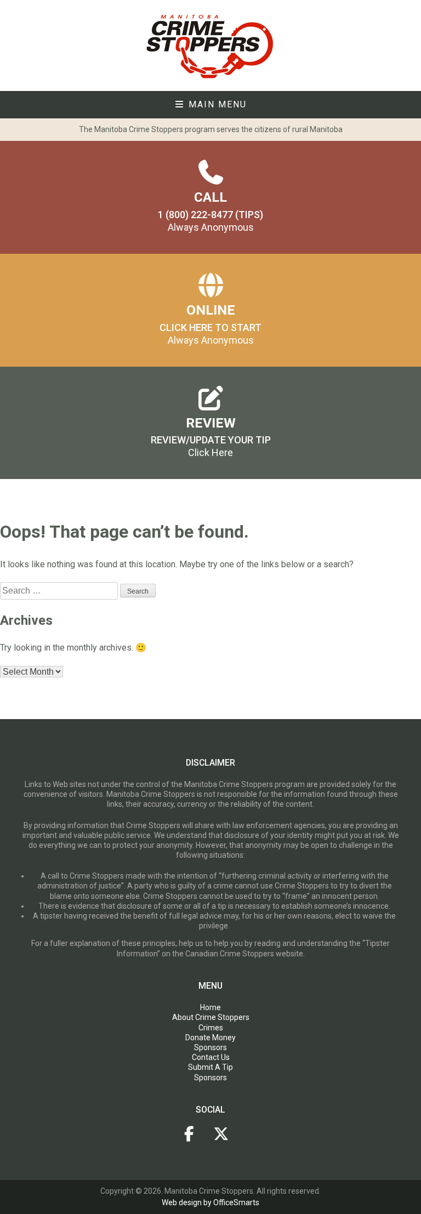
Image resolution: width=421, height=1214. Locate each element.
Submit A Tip (210, 1067)
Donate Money (210, 1037)
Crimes (210, 1027)
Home (210, 1007)
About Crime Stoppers (210, 1017)
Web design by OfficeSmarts (210, 1202)
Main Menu (216, 104)
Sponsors (210, 1047)
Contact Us (211, 1057)
